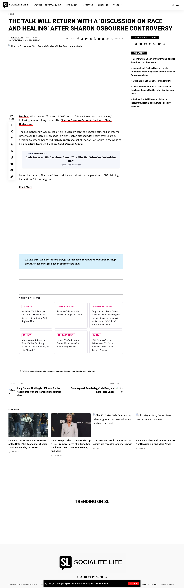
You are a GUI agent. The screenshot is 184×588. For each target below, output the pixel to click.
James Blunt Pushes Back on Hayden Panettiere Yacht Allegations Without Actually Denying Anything (153, 71)
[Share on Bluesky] (99, 39)
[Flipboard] (150, 44)
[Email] (103, 39)
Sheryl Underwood (79, 371)
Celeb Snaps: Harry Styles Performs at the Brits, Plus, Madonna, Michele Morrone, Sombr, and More (28, 444)
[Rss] (164, 44)
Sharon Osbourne (62, 371)
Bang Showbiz (36, 371)
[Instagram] (145, 44)
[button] (133, 583)
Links (11, 14)
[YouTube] (141, 44)
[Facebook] (132, 44)
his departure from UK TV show (51, 144)
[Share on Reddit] (90, 39)
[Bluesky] (159, 44)
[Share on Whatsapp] (11, 144)
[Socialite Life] (16, 5)
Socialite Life (17, 37)
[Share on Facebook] (78, 39)
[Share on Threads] (95, 39)
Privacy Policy (83, 583)
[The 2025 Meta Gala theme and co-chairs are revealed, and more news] (113, 425)
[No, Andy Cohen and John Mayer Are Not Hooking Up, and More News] (156, 425)
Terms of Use (101, 583)
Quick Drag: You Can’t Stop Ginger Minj (152, 81)
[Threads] (154, 44)
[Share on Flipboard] (86, 39)
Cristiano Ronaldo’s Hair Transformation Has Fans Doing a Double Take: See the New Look (152, 90)
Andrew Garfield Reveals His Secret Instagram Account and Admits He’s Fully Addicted (151, 103)
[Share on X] (82, 39)
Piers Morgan (49, 371)
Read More (25, 187)
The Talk (91, 371)
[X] (136, 44)
